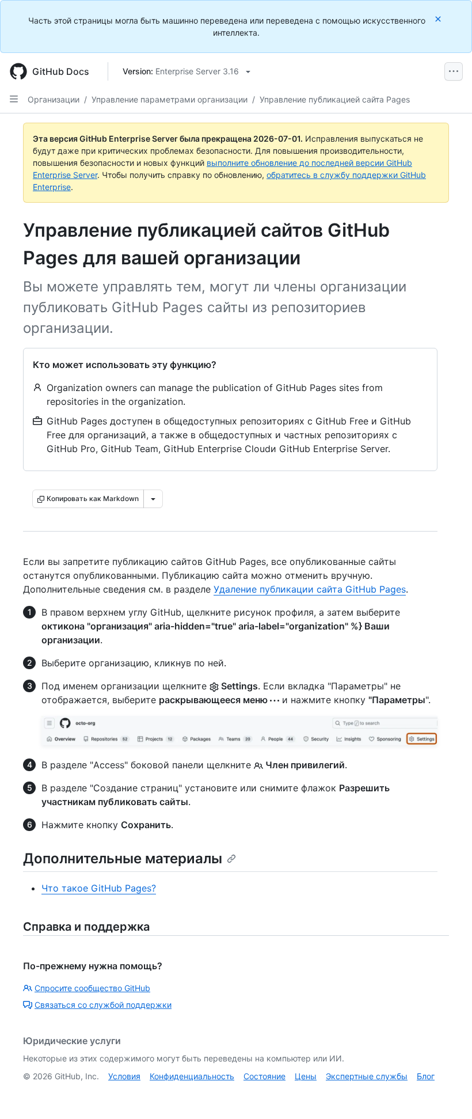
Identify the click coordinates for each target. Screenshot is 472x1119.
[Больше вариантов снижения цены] (153, 499)
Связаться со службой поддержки (103, 1005)
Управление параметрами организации (170, 99)
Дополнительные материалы (122, 858)
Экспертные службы (367, 1076)
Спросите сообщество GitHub (92, 988)
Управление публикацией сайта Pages (335, 99)
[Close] (439, 18)
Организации (53, 99)
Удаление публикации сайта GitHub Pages (310, 589)
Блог (426, 1076)
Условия (124, 1076)
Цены (306, 1076)
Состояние (264, 1076)
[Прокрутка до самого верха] (446, 1093)
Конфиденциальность (192, 1076)
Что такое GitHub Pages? (98, 888)
